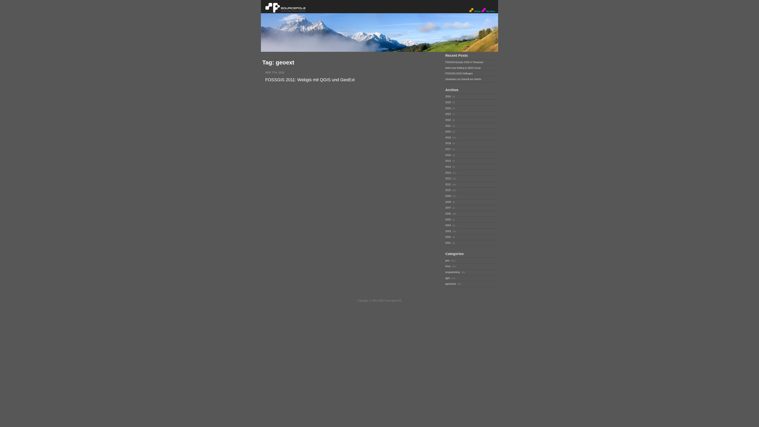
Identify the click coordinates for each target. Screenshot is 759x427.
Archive (490, 11)
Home (477, 11)
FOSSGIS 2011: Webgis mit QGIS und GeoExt (310, 79)
